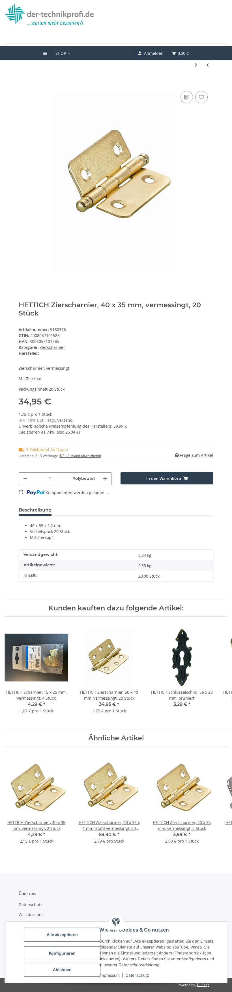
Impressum (109, 975)
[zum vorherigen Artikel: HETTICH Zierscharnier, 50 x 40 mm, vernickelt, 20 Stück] (207, 65)
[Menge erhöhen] (105, 479)
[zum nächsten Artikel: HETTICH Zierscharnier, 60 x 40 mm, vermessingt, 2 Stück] (196, 65)
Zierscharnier (52, 347)
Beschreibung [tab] (35, 510)
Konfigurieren (62, 953)
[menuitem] (63, 53)
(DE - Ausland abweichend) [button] (80, 455)
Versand (65, 420)
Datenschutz (137, 975)
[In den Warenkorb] (23, 81)
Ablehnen (62, 969)
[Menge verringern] (25, 479)
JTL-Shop (202, 984)
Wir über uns (31, 914)
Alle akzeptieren (62, 934)
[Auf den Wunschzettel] (201, 97)
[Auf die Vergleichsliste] (187, 97)
